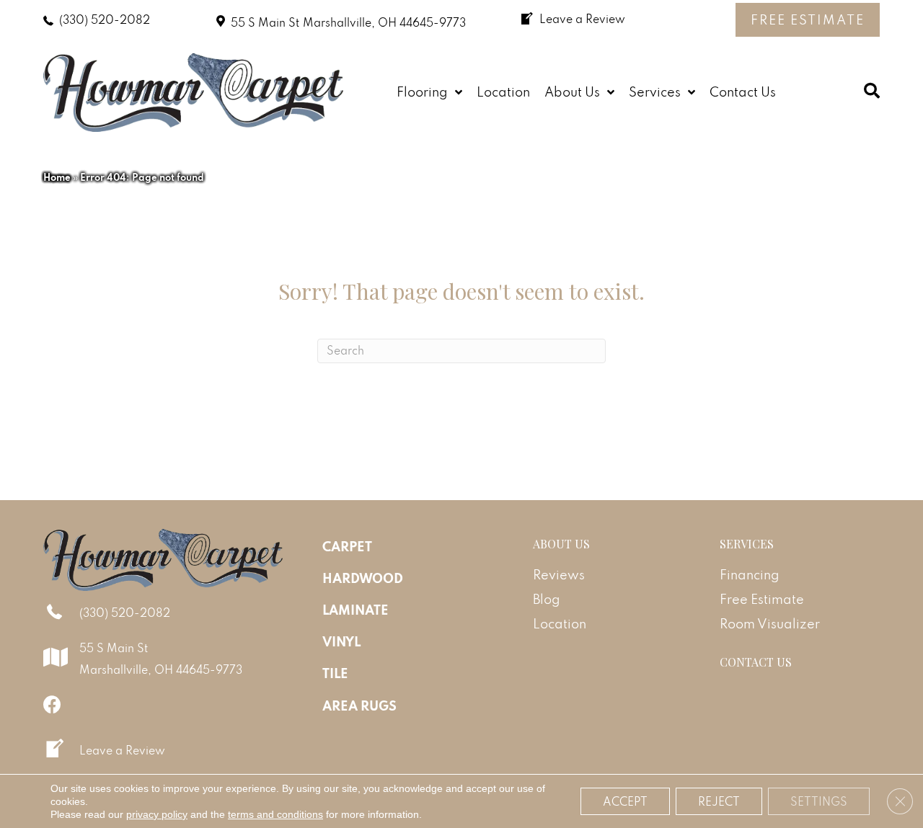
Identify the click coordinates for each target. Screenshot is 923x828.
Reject (719, 801)
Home (57, 177)
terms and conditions (275, 814)
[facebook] (52, 704)
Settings (818, 801)
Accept (625, 801)
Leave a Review (122, 750)
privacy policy (156, 814)
